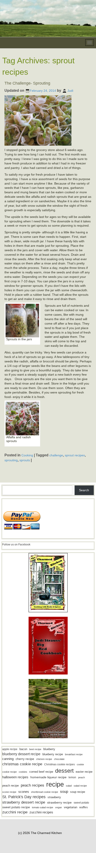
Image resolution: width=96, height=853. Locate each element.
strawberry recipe (59, 802)
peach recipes (32, 785)
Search (84, 490)
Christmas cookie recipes (59, 764)
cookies (23, 771)
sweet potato (81, 802)
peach (81, 777)
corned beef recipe (41, 771)
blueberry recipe (52, 754)
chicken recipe (44, 759)
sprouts (24, 460)
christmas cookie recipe (22, 764)
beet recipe (35, 749)
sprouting (11, 460)
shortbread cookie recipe (44, 792)
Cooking (27, 455)
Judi (70, 90)
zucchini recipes (41, 812)
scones (23, 791)
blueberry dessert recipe (21, 754)
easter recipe (84, 771)
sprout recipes (75, 455)
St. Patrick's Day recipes (24, 797)
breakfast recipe (74, 754)
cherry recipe (25, 759)
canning (8, 759)
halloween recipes (15, 777)
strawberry (54, 797)
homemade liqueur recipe (48, 777)
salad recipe (80, 785)
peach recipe (10, 785)
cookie (80, 764)
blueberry (49, 749)
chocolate (59, 759)
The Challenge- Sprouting (27, 83)
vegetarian (70, 807)
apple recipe (9, 749)
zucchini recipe (14, 812)
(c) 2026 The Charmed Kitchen (40, 833)
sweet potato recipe (16, 807)
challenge (56, 455)
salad (69, 785)
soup (64, 791)
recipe (55, 784)
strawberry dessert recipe (23, 802)
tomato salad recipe (42, 807)
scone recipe (9, 792)
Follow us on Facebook (16, 544)
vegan (58, 807)
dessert (64, 771)
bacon (23, 749)
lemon (72, 777)
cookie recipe (9, 771)
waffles (83, 807)
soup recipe (77, 791)
